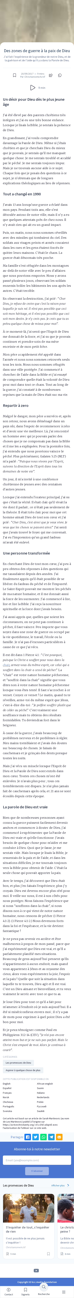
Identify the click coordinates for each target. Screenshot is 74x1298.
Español (7, 1088)
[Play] (33, 87)
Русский (41, 1106)
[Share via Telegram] (51, 1137)
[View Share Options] (51, 75)
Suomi (40, 1088)
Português (8, 1106)
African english (45, 1083)
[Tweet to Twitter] (35, 1137)
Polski (40, 1102)
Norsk (6, 1097)
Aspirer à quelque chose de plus (23, 1070)
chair (6, 665)
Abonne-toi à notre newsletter (37, 1149)
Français (7, 1092)
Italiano (41, 1092)
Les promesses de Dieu (18, 1062)
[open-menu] (64, 1292)
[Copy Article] (59, 75)
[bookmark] (14, 75)
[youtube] (36, 1270)
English (6, 1083)
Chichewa (8, 1102)
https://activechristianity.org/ (19, 1124)
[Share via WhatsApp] (43, 1137)
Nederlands (43, 1097)
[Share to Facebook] (27, 1137)
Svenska (7, 1111)
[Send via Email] (59, 1137)
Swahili (40, 1111)
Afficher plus (58, 1185)
